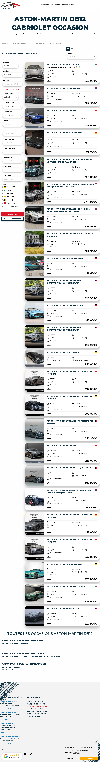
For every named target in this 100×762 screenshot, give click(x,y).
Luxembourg (12, 206)
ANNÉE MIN (6, 166)
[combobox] (10, 65)
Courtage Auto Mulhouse (10, 736)
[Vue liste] (68, 49)
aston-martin (38, 43)
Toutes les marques (20, 43)
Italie (9, 190)
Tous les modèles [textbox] (10, 75)
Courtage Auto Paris (8, 723)
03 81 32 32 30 (5, 708)
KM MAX (5, 130)
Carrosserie (7, 94)
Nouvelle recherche (12, 219)
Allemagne (11, 187)
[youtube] (25, 754)
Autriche (11, 203)
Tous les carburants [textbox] (11, 115)
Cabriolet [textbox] (7, 97)
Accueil (5, 43)
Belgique (11, 200)
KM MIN (5, 121)
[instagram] (30, 754)
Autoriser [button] (89, 758)
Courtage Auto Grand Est (10, 701)
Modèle (5, 71)
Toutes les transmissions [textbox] (12, 106)
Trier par (71, 53)
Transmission (8, 103)
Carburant (7, 112)
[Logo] (10, 5)
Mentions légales (6, 747)
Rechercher (12, 214)
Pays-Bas (10, 193)
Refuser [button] (70, 758)
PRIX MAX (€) (7, 157)
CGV (1, 750)
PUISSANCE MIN (8, 139)
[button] (12, 756)
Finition (5, 80)
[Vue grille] (72, 49)
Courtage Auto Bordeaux (10, 712)
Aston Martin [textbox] (8, 66)
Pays (4, 184)
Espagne (10, 196)
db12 (50, 43)
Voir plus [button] (76, 753)
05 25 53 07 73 (6, 719)
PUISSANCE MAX (8, 148)
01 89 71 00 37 (5, 732)
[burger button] (97, 5)
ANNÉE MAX (6, 175)
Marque (5, 62)
